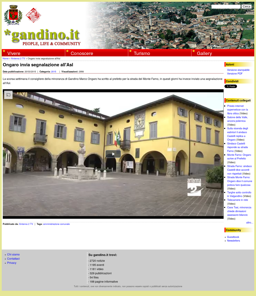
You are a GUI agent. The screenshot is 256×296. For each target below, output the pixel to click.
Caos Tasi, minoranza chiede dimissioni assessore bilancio (239, 210)
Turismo (142, 53)
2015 (53, 71)
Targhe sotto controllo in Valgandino (239, 194)
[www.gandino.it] (128, 47)
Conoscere (82, 53)
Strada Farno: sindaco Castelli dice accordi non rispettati (239, 169)
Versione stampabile (238, 70)
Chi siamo (13, 254)
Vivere (13, 53)
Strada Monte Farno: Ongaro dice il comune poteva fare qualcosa (239, 180)
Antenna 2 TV (18, 58)
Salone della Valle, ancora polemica (237, 119)
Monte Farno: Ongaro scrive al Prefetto (239, 156)
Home (6, 58)
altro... (249, 222)
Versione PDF (235, 73)
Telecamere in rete (237, 200)
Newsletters (233, 240)
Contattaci (13, 258)
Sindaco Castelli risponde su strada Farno (237, 147)
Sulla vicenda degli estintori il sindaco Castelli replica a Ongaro (237, 133)
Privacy (11, 263)
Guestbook (233, 237)
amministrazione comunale (56, 224)
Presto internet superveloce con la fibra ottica (237, 109)
